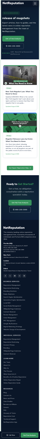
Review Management (10, 315)
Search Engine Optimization (12, 297)
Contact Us (7, 395)
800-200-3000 (14, 46)
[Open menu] (35, 3)
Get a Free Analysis (13, 39)
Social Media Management (12, 306)
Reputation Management (12, 285)
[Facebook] (5, 276)
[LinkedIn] (24, 276)
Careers (6, 407)
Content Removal (9, 312)
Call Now (12, 435)
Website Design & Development (14, 329)
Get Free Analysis (29, 435)
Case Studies (8, 401)
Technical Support (9, 419)
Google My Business (10, 324)
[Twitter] (10, 276)
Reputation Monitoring (11, 288)
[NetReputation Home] (13, 3)
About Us (6, 365)
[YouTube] (15, 276)
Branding (6, 348)
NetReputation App (10, 422)
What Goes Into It (9, 374)
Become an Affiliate (10, 404)
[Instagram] (19, 276)
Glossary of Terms (9, 413)
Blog (5, 393)
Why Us (6, 368)
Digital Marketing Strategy (12, 327)
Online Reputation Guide (11, 383)
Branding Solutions (10, 291)
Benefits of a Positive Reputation (14, 377)
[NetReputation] (14, 228)
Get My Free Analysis (20, 203)
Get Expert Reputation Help (19, 168)
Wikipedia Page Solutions (12, 309)
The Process (7, 371)
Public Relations (9, 294)
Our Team (6, 362)
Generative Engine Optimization (14, 300)
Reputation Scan (9, 416)
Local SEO (6, 303)
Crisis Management (9, 318)
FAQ (4, 410)
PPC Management (9, 321)
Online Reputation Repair (12, 380)
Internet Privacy (9, 345)
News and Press (8, 398)
